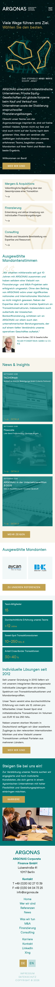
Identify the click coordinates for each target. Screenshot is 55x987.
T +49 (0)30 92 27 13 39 (27, 883)
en (32, 963)
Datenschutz (27, 977)
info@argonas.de (27, 892)
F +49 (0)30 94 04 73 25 (27, 887)
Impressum (27, 973)
